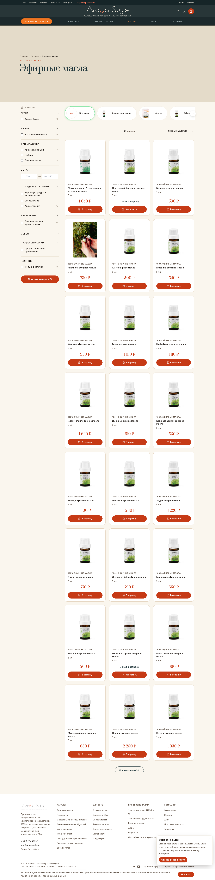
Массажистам (100, 819)
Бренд (25, 113)
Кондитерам (99, 838)
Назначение (28, 215)
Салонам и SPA (100, 815)
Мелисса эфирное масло (81, 653)
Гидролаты (62, 815)
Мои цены (67, 2)
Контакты (55, 2)
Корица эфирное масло (80, 500)
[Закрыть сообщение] (209, 839)
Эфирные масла (65, 810)
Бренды (72, 21)
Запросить (131, 209)
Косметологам (104, 21)
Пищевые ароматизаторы (70, 843)
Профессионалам (32, 242)
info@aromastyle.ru (30, 845)
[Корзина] (191, 11)
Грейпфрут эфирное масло (171, 344)
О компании (170, 810)
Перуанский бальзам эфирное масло (128, 190)
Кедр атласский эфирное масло (170, 422)
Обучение (177, 21)
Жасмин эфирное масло (81, 344)
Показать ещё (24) (129, 770)
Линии (25, 128)
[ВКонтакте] (134, 866)
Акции (132, 21)
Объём (25, 233)
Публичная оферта (152, 866)
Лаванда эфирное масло (125, 500)
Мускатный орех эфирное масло (82, 735)
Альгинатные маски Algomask (71, 824)
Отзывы (33, 2)
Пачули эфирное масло (169, 733)
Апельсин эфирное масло (82, 267)
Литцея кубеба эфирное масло (129, 577)
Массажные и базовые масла (72, 819)
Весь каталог (63, 847)
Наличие (26, 261)
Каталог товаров (38, 21)
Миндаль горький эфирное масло (126, 655)
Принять (186, 874)
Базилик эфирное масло (169, 188)
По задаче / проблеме (35, 186)
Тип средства (30, 144)
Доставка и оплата (174, 824)
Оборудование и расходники (72, 838)
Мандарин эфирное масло (170, 577)
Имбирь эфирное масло (125, 420)
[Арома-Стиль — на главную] (107, 11)
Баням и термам (101, 824)
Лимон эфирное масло (80, 577)
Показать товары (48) (40, 279)
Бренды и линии (136, 823)
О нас (23, 2)
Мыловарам (99, 833)
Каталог (35, 56)
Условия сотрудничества (141, 818)
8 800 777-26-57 (186, 2)
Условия (43, 2)
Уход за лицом (64, 829)
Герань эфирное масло (124, 344)
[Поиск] (178, 11)
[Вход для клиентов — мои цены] (184, 11)
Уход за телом (64, 833)
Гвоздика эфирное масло (170, 267)
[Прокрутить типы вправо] (193, 113)
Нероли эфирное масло (125, 733)
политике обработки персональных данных (43, 876)
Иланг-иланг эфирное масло (83, 420)
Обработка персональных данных (179, 866)
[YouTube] (138, 866)
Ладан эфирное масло (168, 500)
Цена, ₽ (25, 170)
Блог (153, 21)
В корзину (87, 209)
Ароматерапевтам (102, 829)
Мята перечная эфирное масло (169, 655)
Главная (24, 56)
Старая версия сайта (85, 2)
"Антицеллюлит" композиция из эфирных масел (84, 190)
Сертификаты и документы (142, 837)
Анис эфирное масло (123, 267)
